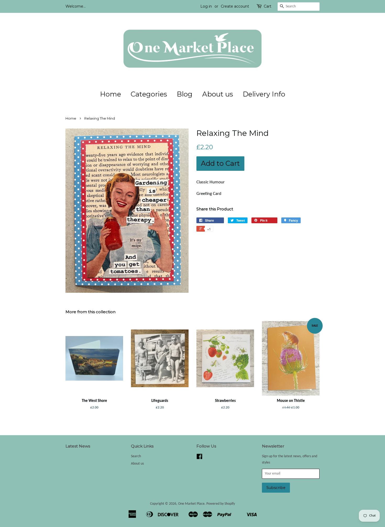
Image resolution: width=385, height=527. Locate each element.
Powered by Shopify (220, 504)
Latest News (77, 446)
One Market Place (191, 504)
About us (217, 94)
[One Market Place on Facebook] (199, 458)
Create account (235, 6)
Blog (184, 94)
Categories (149, 94)
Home (110, 94)
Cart (267, 6)
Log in (206, 6)
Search (136, 456)
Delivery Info (264, 94)
